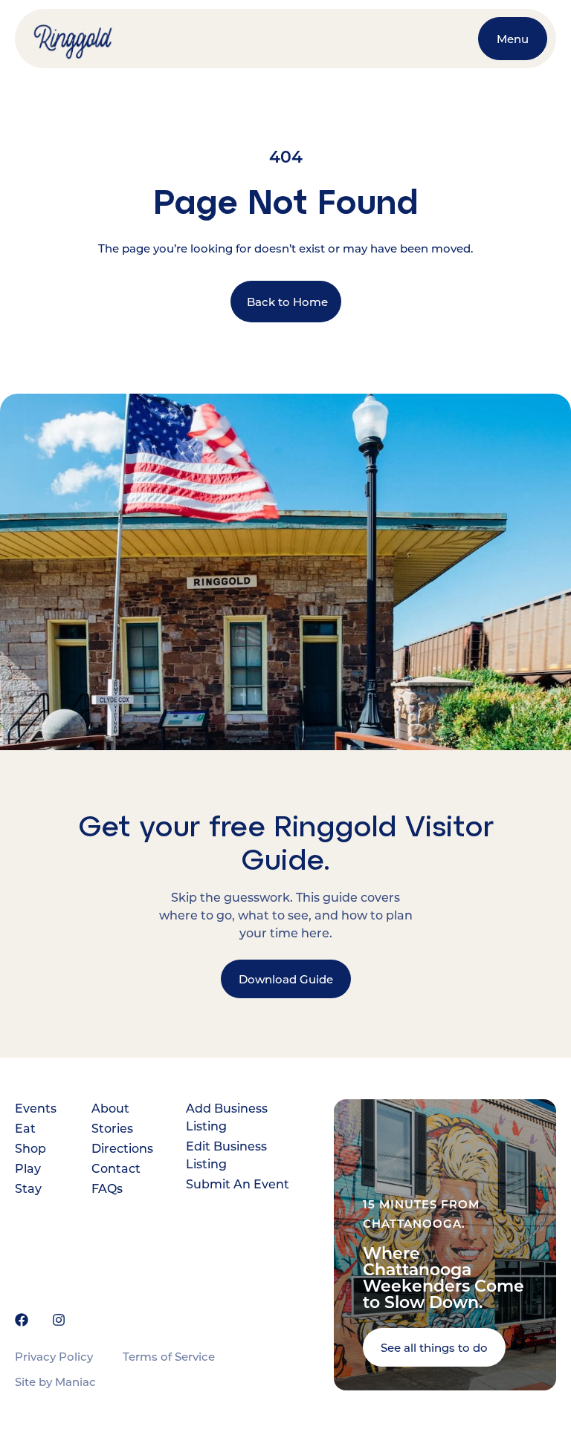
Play (28, 1168)
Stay (28, 1188)
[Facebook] (21, 1320)
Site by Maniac (55, 1381)
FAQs (107, 1188)
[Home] (84, 38)
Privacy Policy (54, 1356)
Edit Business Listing (226, 1154)
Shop (30, 1148)
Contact (116, 1168)
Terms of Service (169, 1356)
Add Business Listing (227, 1116)
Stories (112, 1128)
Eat (25, 1128)
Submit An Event (237, 1183)
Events (34, 1108)
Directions (120, 1148)
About (110, 1108)
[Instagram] (58, 1320)
